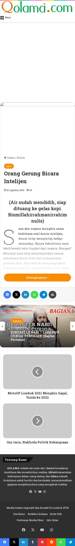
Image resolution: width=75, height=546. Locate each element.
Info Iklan (52, 520)
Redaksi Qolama (38, 514)
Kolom (21, 157)
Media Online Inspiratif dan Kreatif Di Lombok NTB (38, 507)
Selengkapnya (36, 277)
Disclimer (19, 514)
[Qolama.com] (37, 7)
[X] (35, 491)
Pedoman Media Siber (30, 520)
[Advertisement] (37, 62)
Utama (10, 157)
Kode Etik (56, 514)
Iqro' (9, 166)
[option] (37, 326)
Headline (18, 325)
